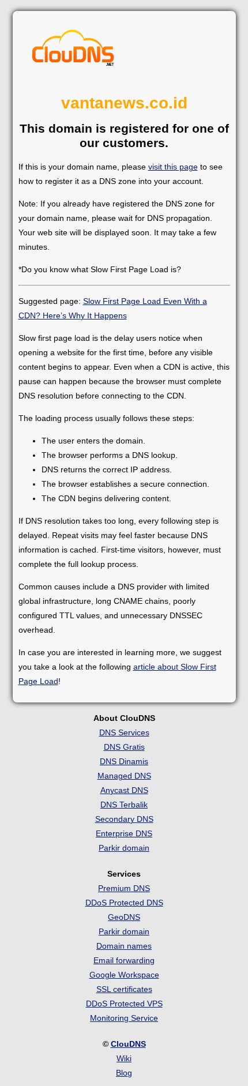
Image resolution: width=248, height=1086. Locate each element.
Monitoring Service (124, 1018)
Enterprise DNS (124, 833)
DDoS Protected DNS (124, 902)
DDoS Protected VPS (124, 1003)
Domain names (124, 945)
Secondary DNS (124, 819)
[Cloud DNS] (73, 50)
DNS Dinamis (124, 761)
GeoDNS (124, 917)
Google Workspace (124, 974)
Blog (124, 1072)
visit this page (173, 166)
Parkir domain (124, 847)
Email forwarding (124, 960)
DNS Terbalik (124, 804)
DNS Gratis (124, 746)
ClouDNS (128, 1044)
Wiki (124, 1058)
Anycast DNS (124, 790)
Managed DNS (124, 775)
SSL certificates (124, 989)
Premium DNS (124, 888)
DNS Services (124, 732)
